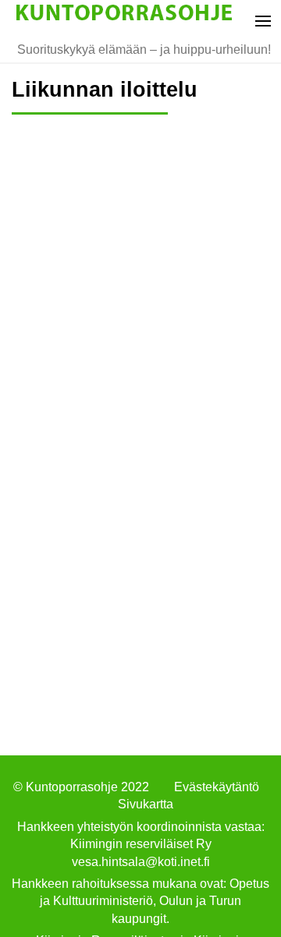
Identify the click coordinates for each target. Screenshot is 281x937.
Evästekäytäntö (216, 787)
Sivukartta (145, 804)
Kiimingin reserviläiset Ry (141, 843)
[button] (259, 20)
